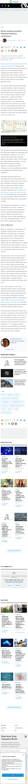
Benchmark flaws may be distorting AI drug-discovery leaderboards (7, 654)
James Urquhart (18, 698)
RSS (15, 730)
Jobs (11, 10)
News (2, 27)
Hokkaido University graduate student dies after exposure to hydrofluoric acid (7, 621)
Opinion (17, 489)
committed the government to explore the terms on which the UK (13, 192)
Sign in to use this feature (20, 43)
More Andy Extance (8, 354)
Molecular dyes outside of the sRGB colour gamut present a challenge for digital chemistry (20, 622)
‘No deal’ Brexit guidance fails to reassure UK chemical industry (7, 462)
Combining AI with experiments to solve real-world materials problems (20, 372)
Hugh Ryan (21, 632)
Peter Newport (20, 154)
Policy (3, 409)
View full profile (9, 349)
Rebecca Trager (19, 506)
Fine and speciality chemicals (10, 398)
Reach (10, 409)
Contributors (18, 728)
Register (18, 585)
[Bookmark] (15, 50)
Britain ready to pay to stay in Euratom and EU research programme (7, 495)
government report (17, 401)
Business (10, 394)
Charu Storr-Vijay (6, 662)
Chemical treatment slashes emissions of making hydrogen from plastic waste (20, 382)
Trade (16, 409)
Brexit (3, 394)
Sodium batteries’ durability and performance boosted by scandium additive (20, 655)
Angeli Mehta (5, 472)
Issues (16, 725)
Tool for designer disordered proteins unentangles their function (20, 688)
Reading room (17, 10)
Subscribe (3, 725)
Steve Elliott (22, 205)
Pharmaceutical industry (17, 405)
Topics (2, 730)
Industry (4, 405)
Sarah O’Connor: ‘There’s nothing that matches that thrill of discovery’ (20, 495)
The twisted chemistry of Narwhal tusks (7, 686)
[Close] (24, 755)
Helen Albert (18, 665)
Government (5, 401)
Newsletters (6, 10)
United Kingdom (6, 412)
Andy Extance (11, 40)
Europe (17, 394)
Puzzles (24, 10)
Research (18, 614)
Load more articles (14, 550)
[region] (13, 768)
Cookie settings (13, 779)
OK (13, 775)
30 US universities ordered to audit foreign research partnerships (19, 529)
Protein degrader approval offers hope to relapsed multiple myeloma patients (20, 362)
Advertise (3, 728)
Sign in (9, 585)
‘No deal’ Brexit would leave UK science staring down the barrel (20, 462)
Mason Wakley (5, 631)
